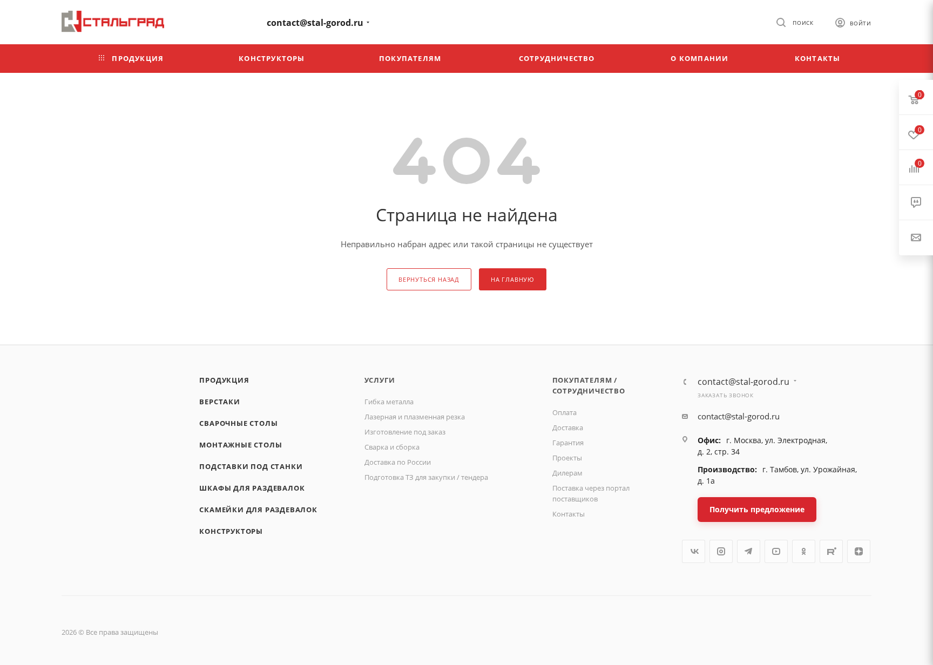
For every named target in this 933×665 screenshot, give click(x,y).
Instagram (721, 551)
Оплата (564, 412)
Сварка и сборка (392, 447)
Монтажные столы (240, 445)
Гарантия (568, 442)
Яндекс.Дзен (858, 551)
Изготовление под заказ (404, 432)
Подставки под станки (250, 466)
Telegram (748, 551)
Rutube (831, 551)
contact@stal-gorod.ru (315, 23)
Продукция (224, 380)
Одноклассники (803, 551)
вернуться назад (428, 279)
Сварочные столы (238, 423)
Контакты (568, 514)
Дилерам (567, 473)
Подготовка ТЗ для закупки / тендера (426, 477)
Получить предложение (756, 509)
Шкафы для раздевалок (252, 488)
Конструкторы (231, 531)
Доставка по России (397, 462)
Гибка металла (389, 401)
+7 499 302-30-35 (215, 21)
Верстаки (219, 401)
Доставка (567, 427)
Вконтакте (693, 551)
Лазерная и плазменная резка (414, 417)
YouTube (776, 551)
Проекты (567, 458)
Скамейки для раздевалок (258, 509)
